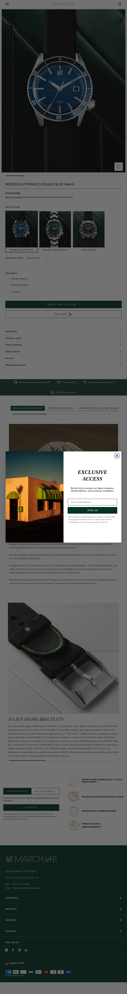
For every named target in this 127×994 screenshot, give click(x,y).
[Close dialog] (117, 456)
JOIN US (92, 510)
